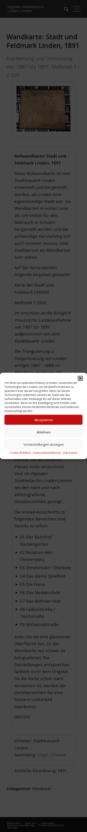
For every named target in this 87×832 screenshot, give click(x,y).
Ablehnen (44, 432)
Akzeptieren (43, 420)
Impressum (70, 453)
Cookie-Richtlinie (20, 453)
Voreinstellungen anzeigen (43, 444)
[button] (80, 378)
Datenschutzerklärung (47, 453)
